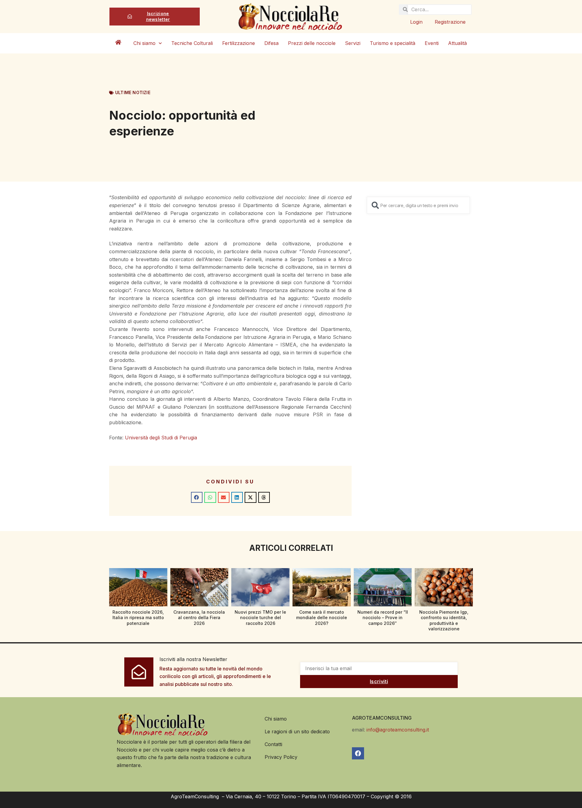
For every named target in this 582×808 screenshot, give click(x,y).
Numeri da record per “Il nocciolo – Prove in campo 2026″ (382, 617)
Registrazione (450, 22)
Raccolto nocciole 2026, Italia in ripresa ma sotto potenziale (138, 617)
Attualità (457, 43)
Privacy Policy (281, 757)
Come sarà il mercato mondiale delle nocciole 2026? (321, 617)
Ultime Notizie (132, 92)
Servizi (352, 43)
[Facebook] (358, 753)
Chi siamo (144, 43)
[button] (196, 497)
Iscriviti (379, 681)
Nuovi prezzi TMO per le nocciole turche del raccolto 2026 (260, 617)
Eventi (432, 43)
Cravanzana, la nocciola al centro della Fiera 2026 (199, 617)
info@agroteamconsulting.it (397, 730)
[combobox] (418, 205)
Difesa (271, 43)
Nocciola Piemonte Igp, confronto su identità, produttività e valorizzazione (443, 620)
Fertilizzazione (238, 43)
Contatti (273, 744)
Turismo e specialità (392, 43)
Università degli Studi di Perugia (161, 438)
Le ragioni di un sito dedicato (297, 731)
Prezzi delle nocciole (312, 43)
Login (416, 22)
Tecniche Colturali (192, 43)
